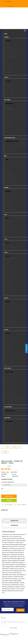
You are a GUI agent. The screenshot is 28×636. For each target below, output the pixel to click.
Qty (2, 488)
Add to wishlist (8, 504)
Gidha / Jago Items (11, 258)
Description (14, 520)
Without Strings (10, 49)
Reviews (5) (14, 525)
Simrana (8, 130)
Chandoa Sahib (10, 144)
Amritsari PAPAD (10, 374)
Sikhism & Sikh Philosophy (12, 359)
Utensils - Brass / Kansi (12, 435)
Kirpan (7, 105)
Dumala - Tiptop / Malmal (13, 51)
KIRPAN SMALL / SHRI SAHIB (12, 110)
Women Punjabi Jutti (11, 247)
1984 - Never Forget (11, 338)
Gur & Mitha (9, 388)
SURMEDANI (8, 281)
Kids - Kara (8, 220)
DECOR (8, 302)
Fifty (7, 61)
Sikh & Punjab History (11, 361)
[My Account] (20, 1)
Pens (7, 318)
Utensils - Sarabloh (11, 437)
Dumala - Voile (10, 54)
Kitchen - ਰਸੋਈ (9, 402)
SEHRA (7, 265)
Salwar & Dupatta (10, 196)
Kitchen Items (9, 433)
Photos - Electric (10, 308)
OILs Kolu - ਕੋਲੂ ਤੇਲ (10, 386)
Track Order (11, 6)
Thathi (7, 63)
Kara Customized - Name (12, 116)
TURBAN (8, 41)
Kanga (7, 119)
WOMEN (8, 191)
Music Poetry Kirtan (11, 356)
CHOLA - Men (9, 166)
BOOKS (8, 333)
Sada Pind (9, 421)
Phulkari (8, 202)
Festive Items (10, 411)
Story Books (9, 223)
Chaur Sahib (24, 144)
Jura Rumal (9, 68)
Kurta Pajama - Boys (11, 230)
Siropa (13, 151)
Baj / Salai (8, 65)
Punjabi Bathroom (10, 430)
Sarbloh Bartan (9, 123)
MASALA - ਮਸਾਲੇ (9, 383)
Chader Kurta (9, 173)
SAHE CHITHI (9, 286)
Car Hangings (9, 311)
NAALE (7, 205)
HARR (7, 293)
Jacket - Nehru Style (11, 178)
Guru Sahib (8, 349)
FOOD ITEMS (9, 372)
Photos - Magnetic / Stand (13, 306)
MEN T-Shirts (9, 88)
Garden (8, 440)
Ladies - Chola (9, 193)
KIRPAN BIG (8, 108)
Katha (7, 342)
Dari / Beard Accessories (12, 162)
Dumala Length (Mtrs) (8, 482)
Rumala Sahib (22, 141)
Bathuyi (8, 171)
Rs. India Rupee (8, 1)
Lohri (7, 413)
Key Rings (8, 320)
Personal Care (9, 423)
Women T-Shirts (10, 90)
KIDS (7, 218)
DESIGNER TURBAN (10, 72)
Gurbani (8, 347)
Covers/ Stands (10, 148)
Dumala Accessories (11, 56)
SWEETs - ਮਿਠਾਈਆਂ (10, 379)
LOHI (7, 168)
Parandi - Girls (9, 232)
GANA (7, 272)
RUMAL (7, 279)
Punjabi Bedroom (10, 428)
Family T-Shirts (10, 83)
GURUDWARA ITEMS (12, 141)
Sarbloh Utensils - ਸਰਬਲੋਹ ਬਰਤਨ (14, 397)
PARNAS (7, 58)
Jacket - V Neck (10, 175)
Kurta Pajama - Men (11, 164)
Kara (7, 112)
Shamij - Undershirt (11, 209)
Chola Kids (8, 227)
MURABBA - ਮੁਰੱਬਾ (10, 393)
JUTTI (7, 243)
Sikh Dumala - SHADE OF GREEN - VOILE (11, 448)
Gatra (7, 128)
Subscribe (20, 610)
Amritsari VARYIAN (10, 376)
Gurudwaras (9, 354)
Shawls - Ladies (10, 207)
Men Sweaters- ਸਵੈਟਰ (11, 180)
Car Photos (9, 313)
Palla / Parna (9, 274)
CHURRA (8, 263)
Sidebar (5, 452)
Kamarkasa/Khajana (11, 133)
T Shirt (8, 81)
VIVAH (8, 256)
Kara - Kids (8, 114)
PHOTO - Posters (10, 304)
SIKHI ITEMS (9, 103)
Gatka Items (9, 126)
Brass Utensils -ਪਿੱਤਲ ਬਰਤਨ (12, 399)
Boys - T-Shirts (10, 92)
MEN (7, 159)
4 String (8, 47)
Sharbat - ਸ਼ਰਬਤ (10, 395)
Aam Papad (9, 381)
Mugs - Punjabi (10, 315)
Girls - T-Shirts (9, 95)
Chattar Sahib (17, 144)
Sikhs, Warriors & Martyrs (12, 363)
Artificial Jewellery (10, 198)
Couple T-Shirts (10, 85)
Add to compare (21, 504)
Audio (7, 335)
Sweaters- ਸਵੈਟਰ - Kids (12, 225)
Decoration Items (10, 325)
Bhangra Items (9, 182)
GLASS (7, 284)
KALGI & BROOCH (10, 267)
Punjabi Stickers (10, 322)
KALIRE (7, 260)
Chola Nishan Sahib (19, 148)
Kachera (8, 121)
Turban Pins (9, 70)
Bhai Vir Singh (9, 352)
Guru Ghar (8, 146)
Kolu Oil (7, 426)
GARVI (7, 277)
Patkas (7, 45)
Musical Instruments (16, 146)
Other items (9, 151)
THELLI (7, 288)
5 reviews (9, 466)
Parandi (8, 200)
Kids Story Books (10, 340)
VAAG (7, 270)
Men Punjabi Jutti (10, 245)
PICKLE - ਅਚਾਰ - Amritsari (12, 390)
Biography (8, 345)
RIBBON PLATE (9, 291)
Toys (7, 234)
